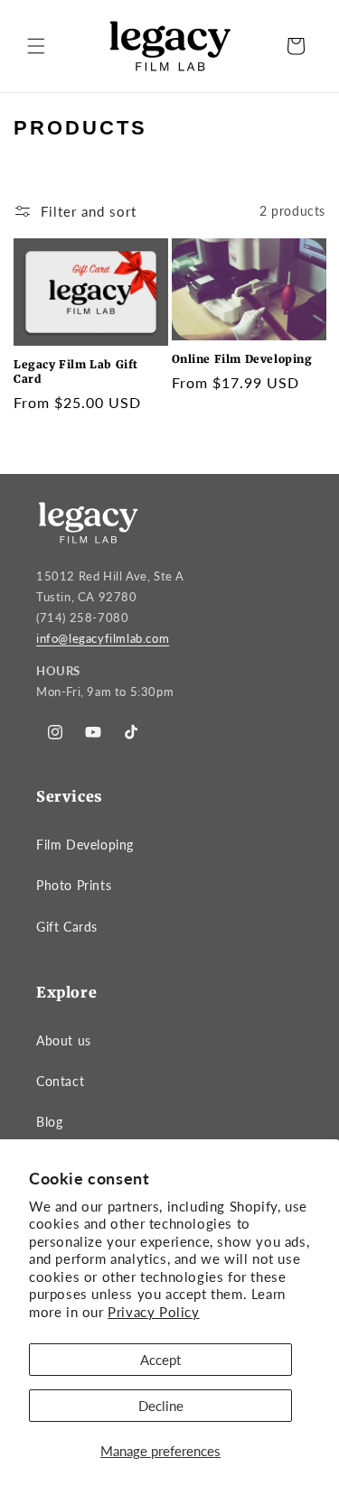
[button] (36, 46)
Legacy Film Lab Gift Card (76, 371)
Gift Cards (67, 926)
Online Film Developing (242, 359)
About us (63, 1040)
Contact (60, 1081)
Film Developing (85, 844)
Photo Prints (73, 885)
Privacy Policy (153, 1312)
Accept (160, 1359)
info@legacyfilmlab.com (102, 638)
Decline (161, 1406)
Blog (49, 1121)
